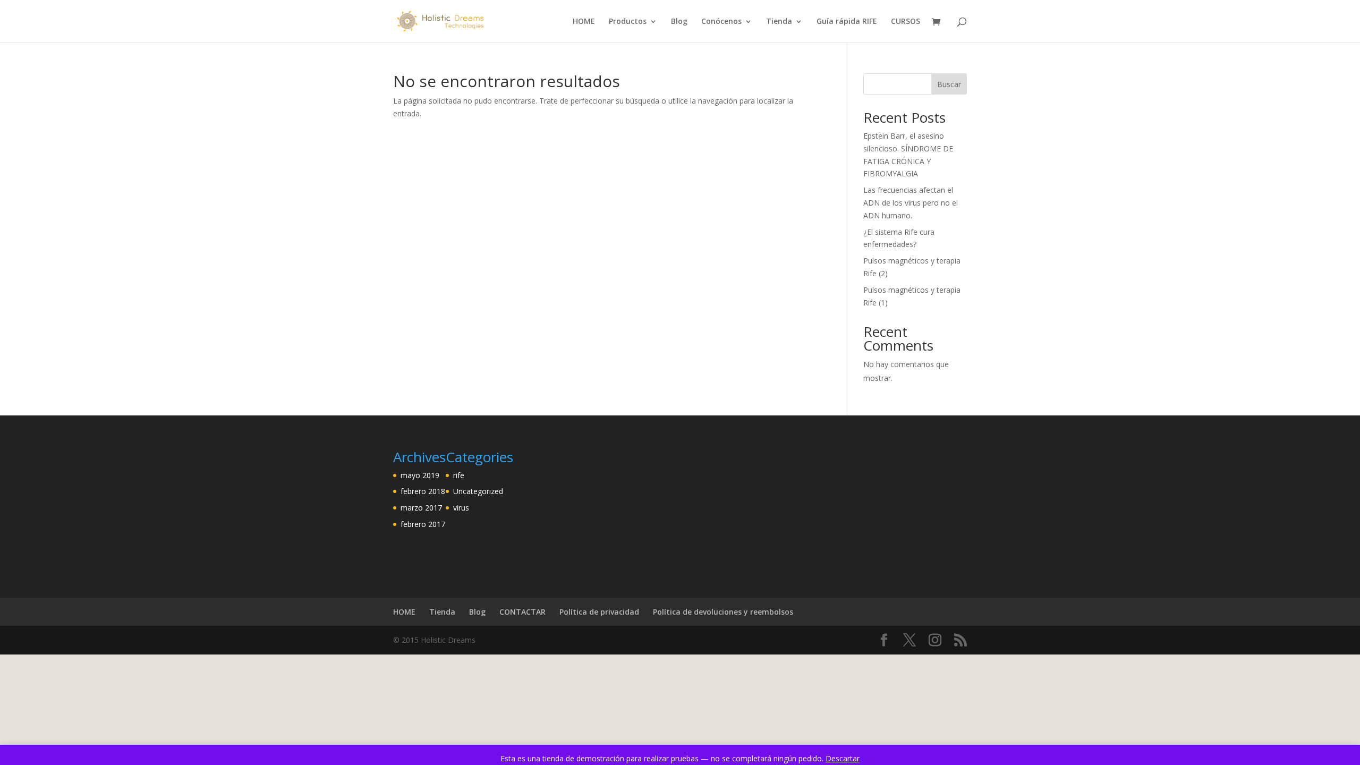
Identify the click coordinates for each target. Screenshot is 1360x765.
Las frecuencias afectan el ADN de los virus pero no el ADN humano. (910, 202)
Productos (628, 22)
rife (458, 475)
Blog (679, 22)
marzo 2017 (421, 508)
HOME (584, 22)
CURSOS (905, 22)
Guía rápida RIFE (847, 22)
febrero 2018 (423, 491)
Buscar (949, 84)
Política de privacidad (599, 612)
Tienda (779, 22)
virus (461, 508)
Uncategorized (478, 491)
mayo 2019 (420, 475)
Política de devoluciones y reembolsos (723, 612)
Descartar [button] (843, 758)
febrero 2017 (423, 524)
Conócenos (721, 22)
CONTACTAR (522, 612)
